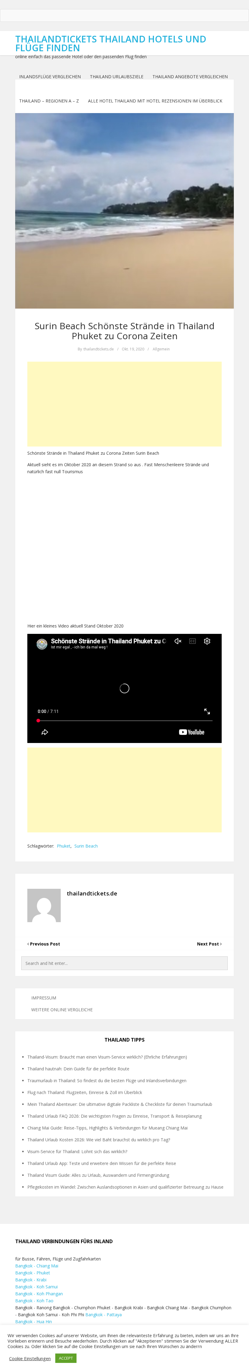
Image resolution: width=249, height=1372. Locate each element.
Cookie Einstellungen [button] (30, 1358)
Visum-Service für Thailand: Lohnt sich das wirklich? (77, 1151)
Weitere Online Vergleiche (62, 1009)
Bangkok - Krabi (30, 1280)
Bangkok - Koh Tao (34, 1300)
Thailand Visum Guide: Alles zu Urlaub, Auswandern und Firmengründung (98, 1175)
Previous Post (44, 944)
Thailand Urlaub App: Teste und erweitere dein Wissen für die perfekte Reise (101, 1163)
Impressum (43, 998)
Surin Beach (86, 846)
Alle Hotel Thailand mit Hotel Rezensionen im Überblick (155, 101)
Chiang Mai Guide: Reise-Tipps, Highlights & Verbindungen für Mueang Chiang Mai (107, 1128)
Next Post (208, 944)
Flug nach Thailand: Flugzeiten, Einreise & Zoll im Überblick (84, 1092)
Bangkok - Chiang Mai (36, 1266)
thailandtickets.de (99, 349)
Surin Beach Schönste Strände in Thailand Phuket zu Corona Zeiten (125, 331)
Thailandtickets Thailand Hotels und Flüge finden (110, 43)
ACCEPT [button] (66, 1358)
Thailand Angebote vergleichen (190, 76)
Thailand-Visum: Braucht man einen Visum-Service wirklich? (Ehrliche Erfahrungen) (107, 1057)
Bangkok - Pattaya (103, 1314)
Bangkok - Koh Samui (36, 1287)
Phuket (63, 846)
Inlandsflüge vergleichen (50, 76)
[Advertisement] (124, 404)
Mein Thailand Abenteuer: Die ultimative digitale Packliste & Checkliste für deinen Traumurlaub (119, 1104)
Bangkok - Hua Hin (33, 1321)
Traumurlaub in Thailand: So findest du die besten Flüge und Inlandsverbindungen (106, 1080)
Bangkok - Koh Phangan (39, 1294)
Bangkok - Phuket (32, 1273)
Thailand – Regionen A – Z (49, 101)
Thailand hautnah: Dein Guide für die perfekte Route (78, 1069)
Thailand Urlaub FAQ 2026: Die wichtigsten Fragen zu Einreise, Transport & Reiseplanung (114, 1116)
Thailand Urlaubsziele (116, 76)
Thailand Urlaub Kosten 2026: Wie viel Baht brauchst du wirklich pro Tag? (98, 1140)
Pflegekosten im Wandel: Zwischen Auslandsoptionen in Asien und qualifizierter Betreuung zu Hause (125, 1187)
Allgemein (161, 349)
